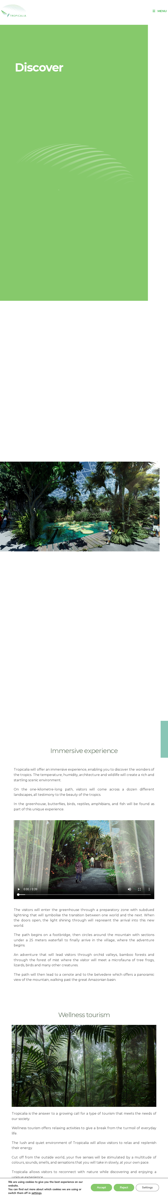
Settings (147, 1187)
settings (36, 1193)
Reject (124, 1187)
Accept (101, 1187)
